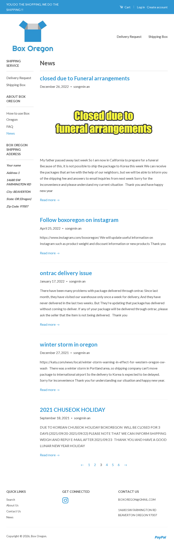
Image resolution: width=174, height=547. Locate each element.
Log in (141, 7)
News (10, 133)
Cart (127, 7)
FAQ (9, 126)
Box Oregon (38, 536)
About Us (12, 505)
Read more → (50, 200)
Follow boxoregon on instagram (79, 219)
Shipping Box (158, 36)
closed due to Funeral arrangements (85, 78)
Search (10, 499)
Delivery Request (129, 36)
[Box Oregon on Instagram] (65, 500)
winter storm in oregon (68, 344)
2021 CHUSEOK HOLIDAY (72, 409)
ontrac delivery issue (66, 273)
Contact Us (13, 511)
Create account (157, 7)
